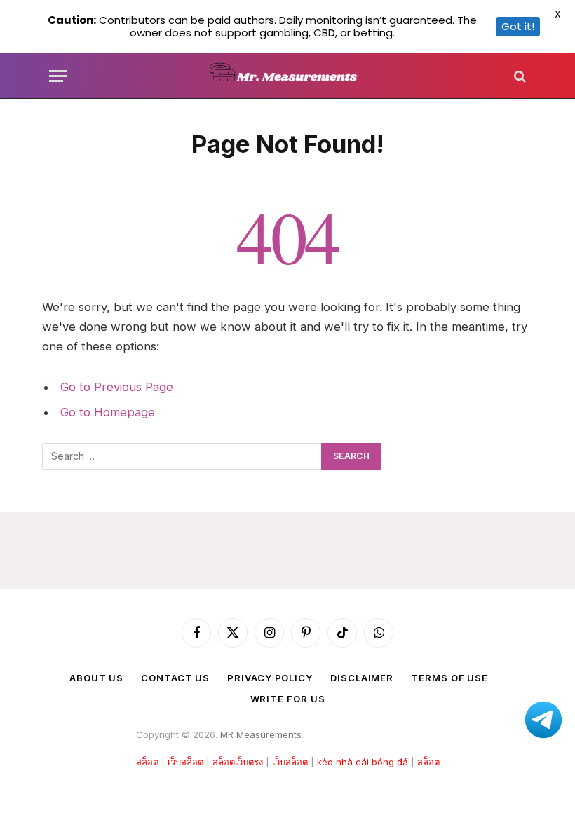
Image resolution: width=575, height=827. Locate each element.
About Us (96, 677)
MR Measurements (261, 734)
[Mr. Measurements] (288, 76)
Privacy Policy (270, 677)
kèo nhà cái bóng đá (362, 761)
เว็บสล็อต (185, 761)
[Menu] (58, 76)
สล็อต (147, 761)
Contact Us (175, 677)
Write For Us (287, 698)
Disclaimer (361, 677)
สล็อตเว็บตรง (237, 761)
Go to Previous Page (116, 387)
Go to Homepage (107, 412)
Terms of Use (449, 677)
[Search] (518, 76)
